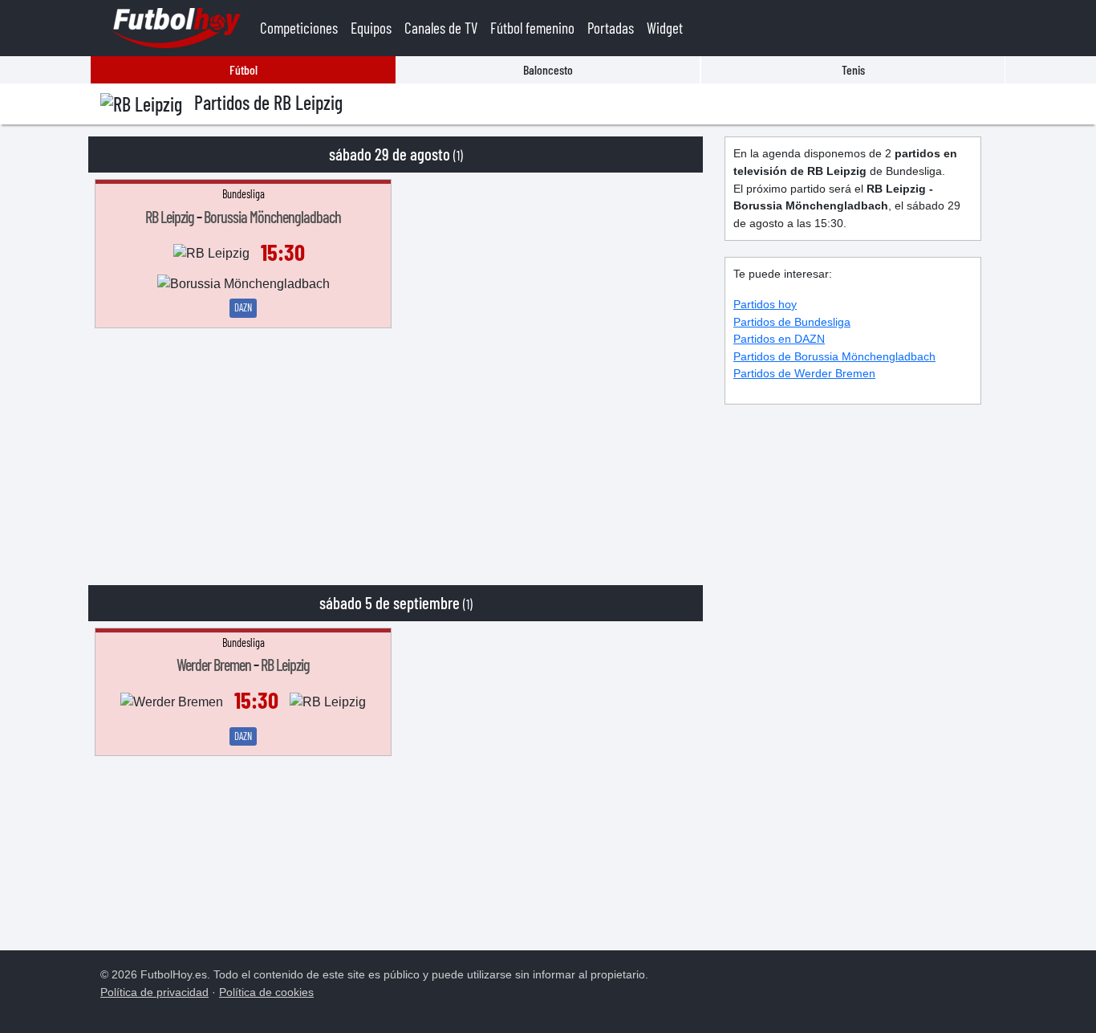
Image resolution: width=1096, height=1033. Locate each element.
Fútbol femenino (532, 27)
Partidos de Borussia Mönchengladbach (834, 356)
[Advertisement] (395, 448)
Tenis (853, 69)
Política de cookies (266, 992)
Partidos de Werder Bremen (804, 373)
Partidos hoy (765, 304)
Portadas (610, 27)
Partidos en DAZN (779, 338)
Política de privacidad (154, 992)
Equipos (371, 27)
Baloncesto (548, 69)
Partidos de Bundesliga (791, 321)
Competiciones (299, 27)
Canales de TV (440, 27)
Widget (665, 27)
